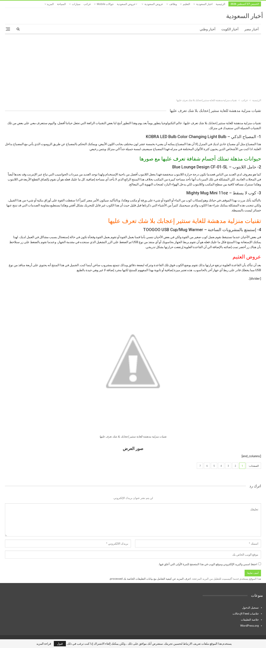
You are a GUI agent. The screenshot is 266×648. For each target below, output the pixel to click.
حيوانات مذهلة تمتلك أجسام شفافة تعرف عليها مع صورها (200, 159)
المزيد (50, 4)
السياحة (61, 4)
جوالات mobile (105, 4)
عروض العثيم (247, 257)
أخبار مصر (251, 29)
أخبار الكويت (229, 29)
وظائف (173, 4)
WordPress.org (249, 625)
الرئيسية (220, 4)
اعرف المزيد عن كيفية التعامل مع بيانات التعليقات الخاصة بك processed (150, 578)
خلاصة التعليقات (250, 619)
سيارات (76, 4)
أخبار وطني (207, 29)
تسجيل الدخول (250, 607)
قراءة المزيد (43, 643)
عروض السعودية (153, 4)
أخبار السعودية (244, 16)
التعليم (186, 4)
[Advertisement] (133, 65)
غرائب (87, 4)
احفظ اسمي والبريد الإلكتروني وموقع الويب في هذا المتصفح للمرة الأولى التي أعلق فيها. (208, 564)
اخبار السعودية (204, 4)
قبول (60, 643)
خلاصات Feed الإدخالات (246, 613)
